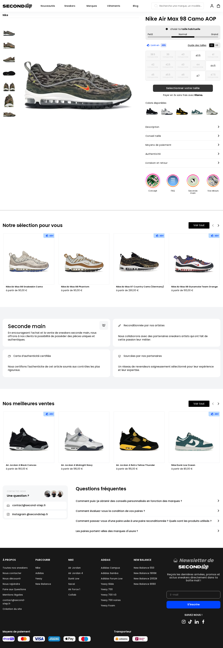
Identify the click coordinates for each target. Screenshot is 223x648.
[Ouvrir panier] (217, 6)
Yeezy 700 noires (111, 600)
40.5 (198, 55)
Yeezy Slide (107, 584)
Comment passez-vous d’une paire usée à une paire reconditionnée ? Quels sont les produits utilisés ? (144, 521)
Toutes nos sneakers (15, 567)
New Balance (43, 584)
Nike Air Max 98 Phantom (75, 286)
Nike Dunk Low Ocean (183, 465)
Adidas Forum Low (112, 578)
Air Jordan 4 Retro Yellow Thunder (135, 465)
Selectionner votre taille (183, 88)
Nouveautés (48, 6)
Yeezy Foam (108, 605)
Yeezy (38, 578)
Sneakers (69, 6)
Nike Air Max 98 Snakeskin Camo (24, 286)
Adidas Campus (110, 567)
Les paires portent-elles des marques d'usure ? (107, 531)
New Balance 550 (144, 567)
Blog (135, 6)
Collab (72, 594)
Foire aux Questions (14, 589)
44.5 (212, 65)
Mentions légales (13, 594)
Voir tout (199, 225)
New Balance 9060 (145, 584)
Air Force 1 (74, 589)
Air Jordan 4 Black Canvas (21, 465)
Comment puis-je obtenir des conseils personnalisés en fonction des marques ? (129, 501)
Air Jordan (74, 567)
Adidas (39, 573)
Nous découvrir (12, 578)
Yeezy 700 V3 (108, 594)
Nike (37, 567)
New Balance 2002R (145, 578)
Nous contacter (12, 573)
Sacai (71, 584)
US (216, 45)
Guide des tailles (197, 45)
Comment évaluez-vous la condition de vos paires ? (110, 511)
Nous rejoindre (11, 584)
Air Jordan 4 (75, 573)
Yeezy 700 (107, 589)
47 (197, 75)
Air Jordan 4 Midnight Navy (77, 465)
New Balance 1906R (145, 573)
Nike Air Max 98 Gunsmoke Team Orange (194, 286)
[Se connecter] (212, 6)
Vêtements (113, 6)
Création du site (12, 609)
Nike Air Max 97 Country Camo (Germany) (140, 286)
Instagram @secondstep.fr (30, 514)
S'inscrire (193, 604)
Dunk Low (73, 578)
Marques (92, 6)
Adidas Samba (109, 573)
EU (212, 45)
